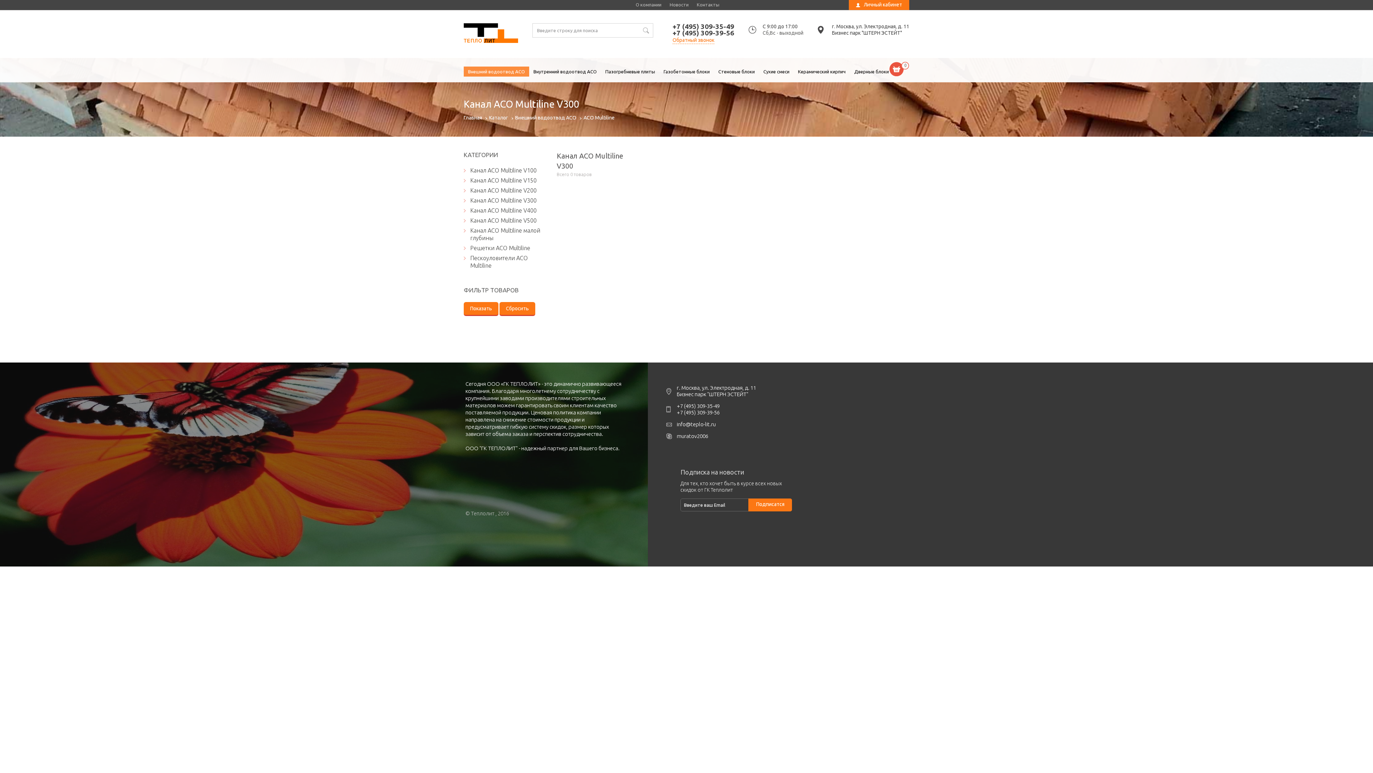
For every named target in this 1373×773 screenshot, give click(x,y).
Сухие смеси (776, 71)
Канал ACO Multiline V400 (503, 210)
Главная (473, 118)
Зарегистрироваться (879, 23)
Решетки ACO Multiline (500, 248)
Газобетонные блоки (687, 71)
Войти (863, 16)
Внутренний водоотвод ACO (565, 71)
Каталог (498, 118)
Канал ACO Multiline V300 (491, 34)
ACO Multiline (599, 118)
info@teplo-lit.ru (696, 424)
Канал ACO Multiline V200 (503, 190)
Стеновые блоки (736, 71)
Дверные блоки (871, 71)
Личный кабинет (883, 5)
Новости (679, 4)
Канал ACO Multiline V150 (503, 180)
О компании (648, 4)
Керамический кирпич (822, 71)
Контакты (708, 4)
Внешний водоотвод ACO (496, 71)
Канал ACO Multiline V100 (503, 170)
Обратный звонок (693, 40)
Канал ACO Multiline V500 (503, 220)
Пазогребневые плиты (630, 71)
